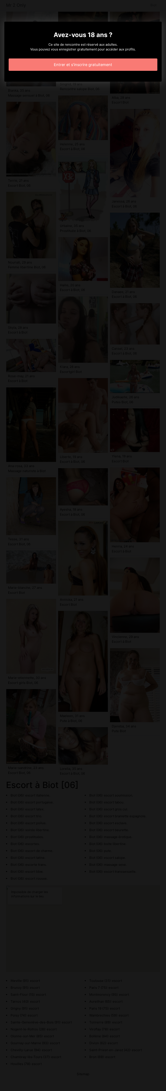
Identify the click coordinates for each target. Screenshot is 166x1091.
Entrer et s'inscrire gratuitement (83, 64)
